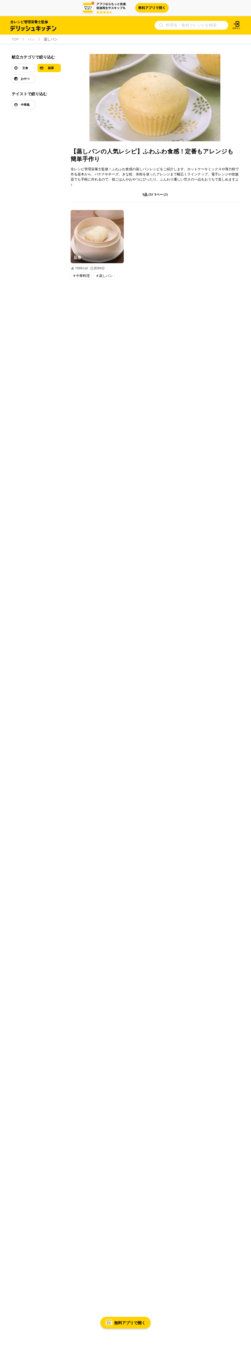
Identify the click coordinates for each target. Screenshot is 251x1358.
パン (31, 39)
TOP (15, 39)
